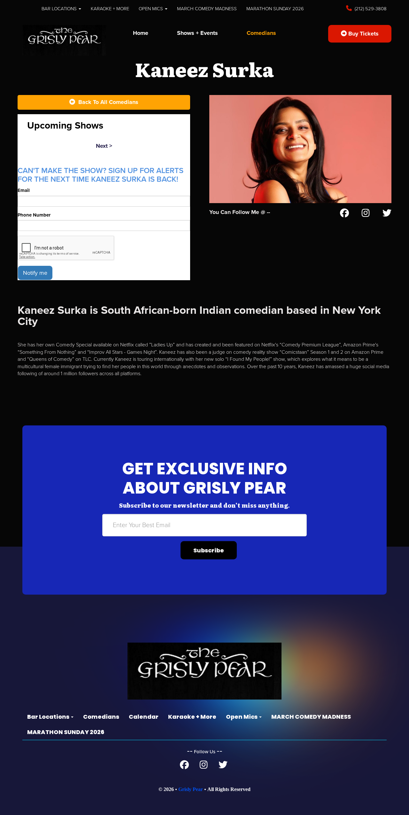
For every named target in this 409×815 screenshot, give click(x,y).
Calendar (143, 717)
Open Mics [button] (151, 9)
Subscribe (208, 550)
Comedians (261, 32)
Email (24, 190)
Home (140, 32)
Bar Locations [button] (60, 9)
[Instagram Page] (366, 214)
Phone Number (34, 215)
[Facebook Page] (344, 214)
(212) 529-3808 (370, 9)
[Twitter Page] (386, 214)
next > (104, 145)
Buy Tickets (363, 33)
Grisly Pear (190, 789)
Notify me (35, 272)
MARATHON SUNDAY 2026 (275, 9)
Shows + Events (197, 32)
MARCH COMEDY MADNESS (207, 9)
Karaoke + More (110, 9)
